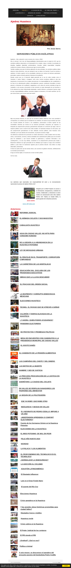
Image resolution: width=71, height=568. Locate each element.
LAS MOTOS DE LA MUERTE (30, 366)
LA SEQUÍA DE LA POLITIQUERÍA (32, 395)
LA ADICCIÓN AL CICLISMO (32, 464)
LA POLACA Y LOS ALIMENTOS (33, 448)
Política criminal (26, 546)
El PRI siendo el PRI (28, 535)
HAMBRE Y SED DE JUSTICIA (31, 370)
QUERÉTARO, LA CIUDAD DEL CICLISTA (35, 382)
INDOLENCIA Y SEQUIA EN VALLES (35, 407)
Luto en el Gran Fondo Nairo (32, 481)
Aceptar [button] (66, 565)
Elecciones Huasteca (28, 494)
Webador (59, 562)
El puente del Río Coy (29, 487)
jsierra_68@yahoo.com (29, 203)
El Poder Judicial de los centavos (33, 530)
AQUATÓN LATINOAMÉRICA (32, 469)
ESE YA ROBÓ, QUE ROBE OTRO (34, 401)
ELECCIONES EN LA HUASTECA (33, 429)
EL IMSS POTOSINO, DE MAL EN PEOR (36, 434)
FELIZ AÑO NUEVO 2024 (30, 439)
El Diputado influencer (29, 474)
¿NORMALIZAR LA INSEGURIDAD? (34, 460)
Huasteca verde (27, 518)
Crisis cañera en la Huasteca (32, 524)
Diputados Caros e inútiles (31, 513)
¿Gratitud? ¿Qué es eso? (29, 540)
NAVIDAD (24, 444)
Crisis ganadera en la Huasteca (32, 500)
